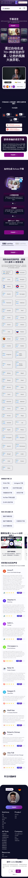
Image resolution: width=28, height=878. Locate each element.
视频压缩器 (4, 844)
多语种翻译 (4, 842)
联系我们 (16, 839)
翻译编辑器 (4, 840)
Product (18, 812)
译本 (3, 824)
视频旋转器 (4, 845)
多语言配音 (4, 849)
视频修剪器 (4, 847)
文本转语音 (4, 818)
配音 (3, 814)
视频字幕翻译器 (7, 516)
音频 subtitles (7, 243)
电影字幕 (5, 487)
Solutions (5, 812)
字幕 (3, 816)
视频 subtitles (20, 243)
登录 (16, 818)
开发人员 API (4, 856)
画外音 (3, 819)
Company (18, 831)
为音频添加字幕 (5, 837)
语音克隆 (4, 823)
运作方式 (16, 814)
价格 (16, 816)
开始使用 (13, 25)
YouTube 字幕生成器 (9, 497)
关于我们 (16, 835)
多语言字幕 (20, 492)
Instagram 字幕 (18, 483)
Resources (6, 852)
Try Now (16, 2)
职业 (16, 837)
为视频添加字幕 (7, 492)
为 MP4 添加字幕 (8, 502)
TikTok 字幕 (6, 483)
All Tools (5, 831)
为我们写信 (17, 840)
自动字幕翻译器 (7, 525)
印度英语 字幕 (21, 521)
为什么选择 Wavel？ (19, 833)
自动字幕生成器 (17, 487)
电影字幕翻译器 (7, 521)
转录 (3, 826)
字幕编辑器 (4, 833)
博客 (3, 854)
